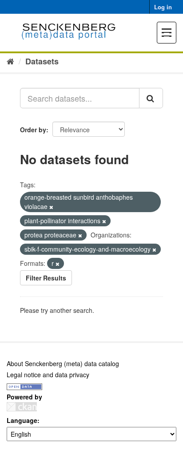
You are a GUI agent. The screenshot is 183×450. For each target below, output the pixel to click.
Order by (33, 129)
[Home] (10, 61)
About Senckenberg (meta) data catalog (63, 363)
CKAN (22, 406)
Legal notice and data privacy (48, 374)
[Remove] (51, 206)
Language (22, 420)
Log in (163, 7)
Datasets (42, 61)
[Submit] (151, 98)
